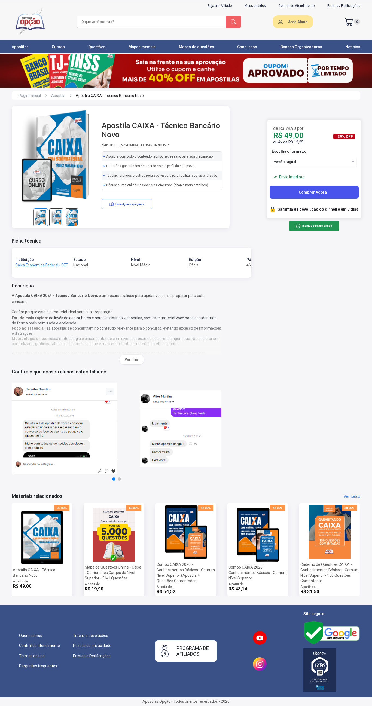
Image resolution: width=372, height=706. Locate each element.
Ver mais (132, 359)
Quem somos (30, 635)
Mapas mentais (142, 47)
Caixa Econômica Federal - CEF (41, 265)
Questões (96, 47)
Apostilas (20, 47)
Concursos (247, 47)
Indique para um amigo (317, 226)
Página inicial (30, 95)
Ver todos (352, 496)
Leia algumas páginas (129, 204)
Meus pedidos (255, 6)
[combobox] (150, 22)
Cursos (58, 47)
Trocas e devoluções (90, 635)
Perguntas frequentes (38, 666)
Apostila (58, 95)
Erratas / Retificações (343, 6)
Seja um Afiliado (220, 6)
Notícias (352, 47)
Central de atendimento (39, 645)
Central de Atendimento (297, 6)
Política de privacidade (92, 645)
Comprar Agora (313, 192)
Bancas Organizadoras (301, 47)
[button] (113, 479)
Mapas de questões (196, 47)
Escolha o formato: (289, 151)
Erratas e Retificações (92, 656)
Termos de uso (32, 656)
